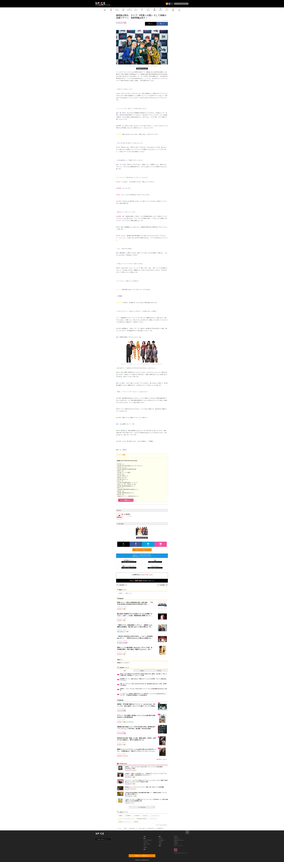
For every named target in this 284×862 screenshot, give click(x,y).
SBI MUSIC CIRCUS (142, 818)
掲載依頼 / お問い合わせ (179, 840)
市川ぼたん (145, 815)
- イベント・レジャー (147, 840)
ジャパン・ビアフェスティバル (126, 818)
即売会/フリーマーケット (125, 821)
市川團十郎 (128, 815)
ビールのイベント (156, 815)
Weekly (142, 670)
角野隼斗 (136, 821)
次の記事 (162, 585)
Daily (125, 670)
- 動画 (159, 836)
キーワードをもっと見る (161, 825)
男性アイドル (129, 593)
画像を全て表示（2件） (142, 68)
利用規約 (176, 843)
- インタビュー (161, 840)
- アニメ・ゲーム (146, 843)
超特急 (120, 593)
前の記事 (122, 585)
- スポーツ (145, 847)
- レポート (160, 842)
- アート (144, 845)
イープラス (119, 828)
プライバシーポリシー (178, 845)
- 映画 (144, 849)
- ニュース (160, 838)
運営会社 (176, 836)
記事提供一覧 (176, 838)
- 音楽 (144, 836)
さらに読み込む (142, 807)
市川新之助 (137, 815)
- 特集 (159, 845)
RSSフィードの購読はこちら (143, 549)
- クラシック (145, 842)
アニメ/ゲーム (153, 818)
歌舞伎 (120, 815)
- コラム (160, 843)
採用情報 (176, 842)
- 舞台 (144, 838)
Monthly (159, 670)
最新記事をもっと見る (161, 759)
